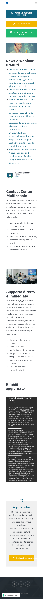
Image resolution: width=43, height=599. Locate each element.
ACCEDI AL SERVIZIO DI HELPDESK (24, 14)
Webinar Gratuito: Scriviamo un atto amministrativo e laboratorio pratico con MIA (22, 92)
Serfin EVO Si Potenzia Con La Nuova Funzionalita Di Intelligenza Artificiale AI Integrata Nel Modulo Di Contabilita (22, 156)
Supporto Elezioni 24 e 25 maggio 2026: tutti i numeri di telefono (22, 116)
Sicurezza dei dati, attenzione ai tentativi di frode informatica (23, 126)
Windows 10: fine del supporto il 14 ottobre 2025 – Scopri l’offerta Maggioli (22, 136)
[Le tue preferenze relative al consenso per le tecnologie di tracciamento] (11, 595)
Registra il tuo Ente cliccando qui (25, 558)
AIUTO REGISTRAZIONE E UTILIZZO (24, 33)
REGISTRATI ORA (23, 24)
